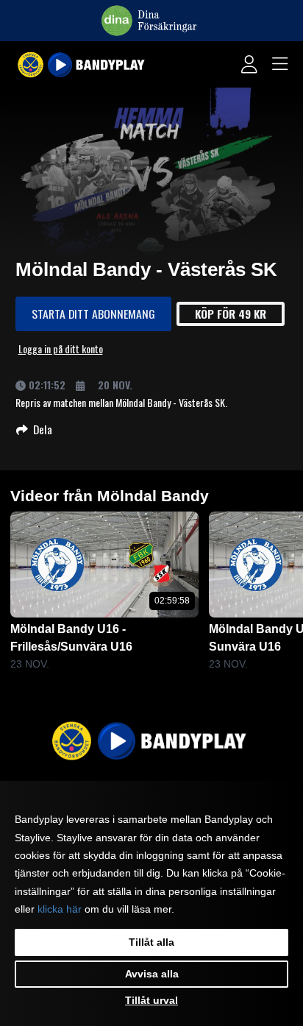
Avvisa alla (152, 974)
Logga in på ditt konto (60, 348)
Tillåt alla (151, 942)
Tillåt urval (151, 1000)
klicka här (60, 909)
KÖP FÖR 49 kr (230, 313)
